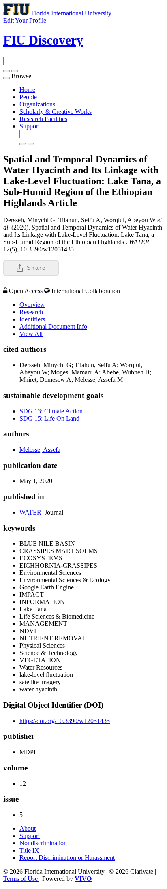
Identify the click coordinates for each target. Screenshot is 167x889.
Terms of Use (21, 878)
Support (29, 126)
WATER (30, 512)
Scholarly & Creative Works (55, 111)
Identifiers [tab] (32, 319)
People (28, 97)
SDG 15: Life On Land (49, 418)
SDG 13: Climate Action (51, 411)
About (27, 828)
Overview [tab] (32, 304)
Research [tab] (31, 311)
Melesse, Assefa (39, 449)
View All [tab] (31, 333)
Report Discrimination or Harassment (67, 857)
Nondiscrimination (43, 843)
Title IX (29, 850)
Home (27, 89)
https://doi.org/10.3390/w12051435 (64, 720)
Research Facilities (43, 118)
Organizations (37, 104)
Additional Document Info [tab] (53, 326)
